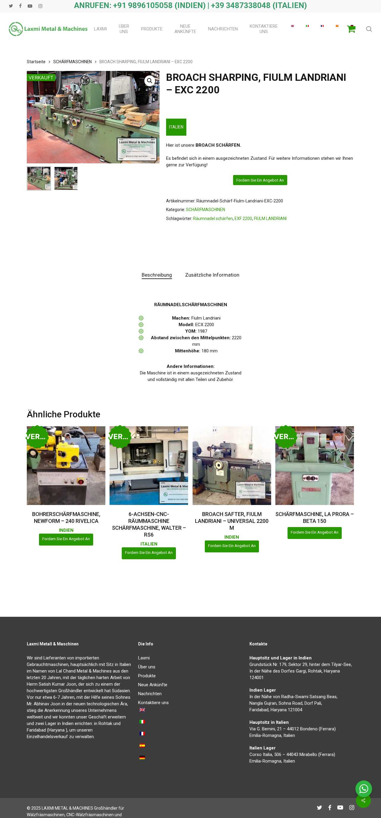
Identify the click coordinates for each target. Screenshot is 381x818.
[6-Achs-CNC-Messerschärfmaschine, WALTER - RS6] (149, 465)
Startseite (36, 61)
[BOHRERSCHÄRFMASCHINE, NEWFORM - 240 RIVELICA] (66, 465)
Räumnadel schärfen (213, 218)
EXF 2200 (243, 218)
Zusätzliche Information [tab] (212, 275)
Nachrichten (150, 693)
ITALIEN (176, 127)
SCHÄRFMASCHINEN (72, 61)
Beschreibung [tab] (157, 275)
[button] (149, 80)
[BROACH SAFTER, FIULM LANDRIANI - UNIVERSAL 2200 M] (232, 465)
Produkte (147, 675)
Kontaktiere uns (153, 702)
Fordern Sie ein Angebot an (260, 180)
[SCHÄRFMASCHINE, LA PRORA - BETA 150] (314, 465)
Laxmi (144, 658)
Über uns (146, 667)
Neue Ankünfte (152, 684)
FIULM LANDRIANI (270, 218)
